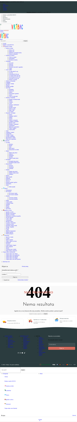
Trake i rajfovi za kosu (11, 241)
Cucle (10, 103)
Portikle (11, 106)
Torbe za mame (12, 57)
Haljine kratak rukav (14, 173)
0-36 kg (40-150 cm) (14, 74)
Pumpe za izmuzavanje (14, 99)
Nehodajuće (9, 190)
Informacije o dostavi (26, 339)
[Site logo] (6, 29)
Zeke (10, 147)
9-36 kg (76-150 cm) (14, 78)
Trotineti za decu (10, 224)
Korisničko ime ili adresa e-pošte (10, 270)
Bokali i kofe (12, 122)
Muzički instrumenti (10, 231)
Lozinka (4, 274)
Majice (7, 151)
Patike (7, 200)
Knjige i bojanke (10, 227)
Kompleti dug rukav (14, 161)
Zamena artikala (25, 347)
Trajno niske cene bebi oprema (13, 259)
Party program (9, 246)
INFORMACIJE (24, 336)
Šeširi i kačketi (9, 239)
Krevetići (11, 63)
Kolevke (11, 64)
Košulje (11, 156)
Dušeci (10, 92)
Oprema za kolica (10, 55)
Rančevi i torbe (9, 237)
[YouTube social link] (22, 353)
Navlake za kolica (13, 60)
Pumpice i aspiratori (13, 124)
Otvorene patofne (13, 197)
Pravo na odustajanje (41, 346)
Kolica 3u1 (11, 50)
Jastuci (10, 95)
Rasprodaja (10, 347)
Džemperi (11, 155)
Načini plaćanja (41, 341)
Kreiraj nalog (25, 266)
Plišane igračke (9, 232)
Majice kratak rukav (13, 158)
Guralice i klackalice (11, 222)
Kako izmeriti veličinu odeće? (42, 354)
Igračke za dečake (10, 214)
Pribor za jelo (12, 109)
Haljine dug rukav (13, 171)
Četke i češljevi (12, 128)
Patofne (8, 196)
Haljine (7, 169)
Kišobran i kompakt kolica (15, 52)
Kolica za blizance (13, 54)
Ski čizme (8, 208)
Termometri (12, 125)
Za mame (11, 111)
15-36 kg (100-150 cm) (14, 75)
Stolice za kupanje (13, 120)
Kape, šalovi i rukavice (11, 250)
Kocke (7, 228)
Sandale (8, 204)
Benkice (11, 144)
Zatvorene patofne (13, 199)
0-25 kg (11, 72)
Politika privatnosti (41, 343)
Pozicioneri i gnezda (14, 93)
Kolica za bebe (9, 48)
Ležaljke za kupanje (13, 121)
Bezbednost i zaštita (10, 137)
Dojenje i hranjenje (10, 97)
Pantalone (11, 167)
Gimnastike (8, 133)
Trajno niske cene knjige (12, 257)
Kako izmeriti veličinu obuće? (42, 350)
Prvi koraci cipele (13, 193)
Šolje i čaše (11, 110)
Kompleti (8, 159)
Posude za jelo (12, 107)
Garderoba (10, 340)
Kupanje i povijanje (10, 113)
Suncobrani (11, 58)
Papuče (7, 207)
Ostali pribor (12, 129)
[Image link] (45, 365)
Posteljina (11, 89)
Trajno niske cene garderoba (12, 255)
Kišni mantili (12, 186)
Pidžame (8, 178)
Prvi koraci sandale (13, 194)
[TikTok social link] (25, 353)
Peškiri (10, 117)
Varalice (11, 102)
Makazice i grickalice (14, 127)
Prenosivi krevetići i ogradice (16, 67)
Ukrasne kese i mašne (11, 249)
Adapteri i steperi (10, 132)
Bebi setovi (11, 148)
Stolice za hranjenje (10, 81)
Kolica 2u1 (11, 51)
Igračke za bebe (9, 212)
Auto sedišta (9, 69)
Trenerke (11, 168)
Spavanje (8, 87)
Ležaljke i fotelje (10, 83)
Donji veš (8, 179)
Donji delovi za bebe (14, 149)
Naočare (8, 244)
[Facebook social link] (18, 353)
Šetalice (8, 85)
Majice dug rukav (13, 152)
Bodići (10, 145)
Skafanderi (8, 183)
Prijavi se (15, 277)
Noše (7, 131)
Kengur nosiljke (10, 86)
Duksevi (11, 154)
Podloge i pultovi (13, 116)
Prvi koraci (8, 191)
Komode (11, 65)
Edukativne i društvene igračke (13, 216)
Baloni (7, 248)
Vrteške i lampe (9, 135)
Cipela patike (9, 201)
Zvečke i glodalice (10, 136)
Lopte (7, 229)
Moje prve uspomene (11, 139)
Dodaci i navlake (13, 79)
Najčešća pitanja (25, 345)
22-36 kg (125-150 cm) (14, 77)
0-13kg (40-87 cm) (13, 71)
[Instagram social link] (20, 353)
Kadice (10, 118)
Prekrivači (11, 90)
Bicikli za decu (9, 221)
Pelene (10, 114)
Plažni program (9, 233)
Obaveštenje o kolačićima (26, 342)
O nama (25, 337)
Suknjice (11, 174)
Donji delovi (9, 164)
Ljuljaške (8, 82)
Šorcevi (8, 181)
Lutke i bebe (9, 218)
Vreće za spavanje (13, 96)
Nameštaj (8, 61)
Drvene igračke (9, 217)
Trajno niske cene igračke (12, 256)
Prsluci (7, 175)
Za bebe (8, 142)
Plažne (7, 206)
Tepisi (10, 68)
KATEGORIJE (8, 336)
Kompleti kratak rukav (14, 162)
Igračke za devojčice (11, 213)
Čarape (7, 238)
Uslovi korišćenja (41, 338)
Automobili (8, 220)
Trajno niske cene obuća (12, 253)
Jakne (7, 185)
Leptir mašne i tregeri (11, 245)
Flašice (10, 100)
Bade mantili (9, 177)
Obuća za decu (11, 341)
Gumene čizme (9, 203)
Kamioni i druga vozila (11, 225)
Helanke (11, 165)
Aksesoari (10, 343)
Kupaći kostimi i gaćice (11, 182)
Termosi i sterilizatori (14, 104)
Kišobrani (8, 242)
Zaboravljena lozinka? (23, 280)
